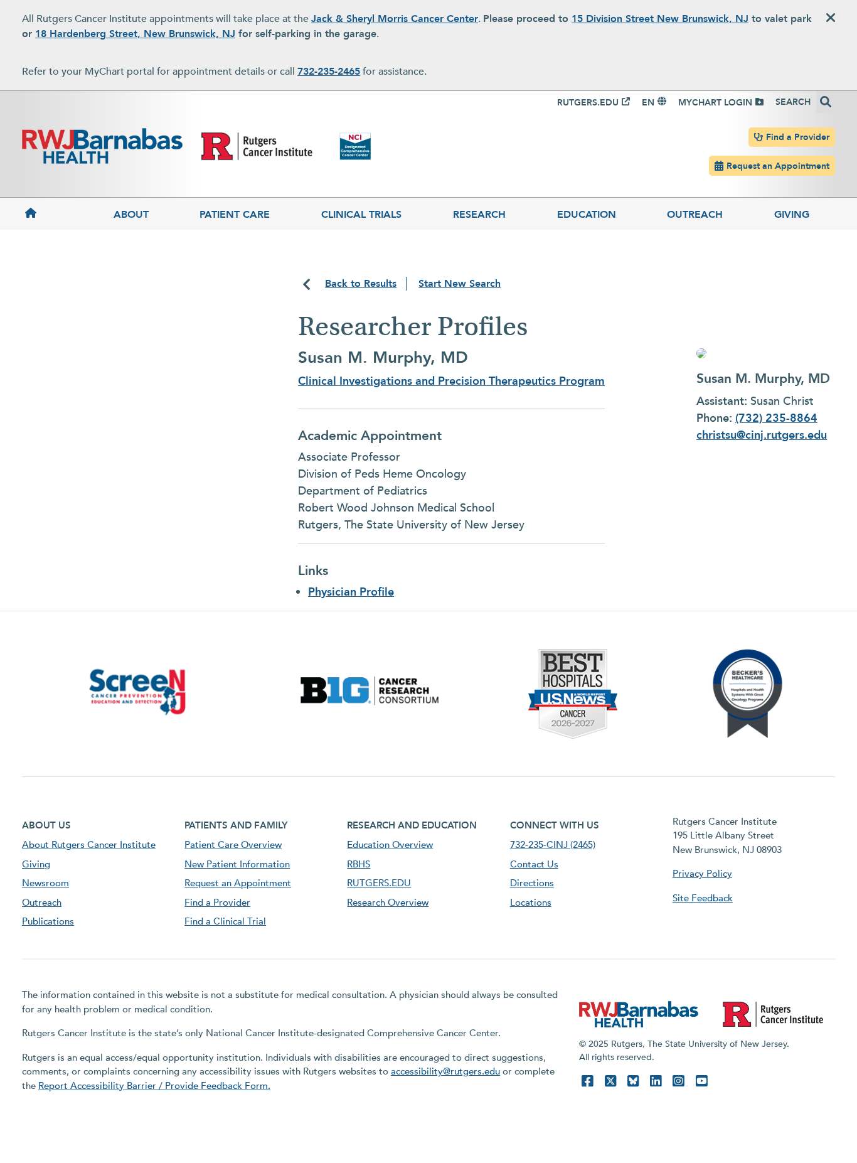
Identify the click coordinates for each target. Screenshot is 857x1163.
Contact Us (534, 864)
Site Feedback (703, 898)
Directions (532, 883)
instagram (678, 1081)
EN (648, 103)
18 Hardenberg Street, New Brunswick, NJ (135, 34)
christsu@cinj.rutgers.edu (761, 435)
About (131, 215)
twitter (610, 1081)
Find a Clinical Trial (225, 921)
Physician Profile (351, 592)
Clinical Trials (361, 215)
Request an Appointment (778, 166)
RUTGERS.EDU (588, 103)
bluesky (633, 1081)
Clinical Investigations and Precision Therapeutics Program (451, 381)
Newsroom (45, 883)
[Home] (55, 214)
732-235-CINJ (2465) (552, 845)
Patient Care (235, 215)
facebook (587, 1081)
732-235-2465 (328, 71)
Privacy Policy (702, 873)
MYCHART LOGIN (715, 103)
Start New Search (459, 284)
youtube (701, 1081)
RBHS (358, 864)
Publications (48, 921)
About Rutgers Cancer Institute (89, 845)
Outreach (695, 215)
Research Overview (387, 902)
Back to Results (361, 284)
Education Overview (390, 845)
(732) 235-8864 (776, 418)
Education (586, 215)
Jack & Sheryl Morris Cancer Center (394, 19)
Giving (791, 215)
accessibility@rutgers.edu (445, 1071)
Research (479, 215)
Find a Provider (797, 137)
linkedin (655, 1081)
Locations (530, 902)
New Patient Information (237, 864)
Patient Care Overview (233, 845)
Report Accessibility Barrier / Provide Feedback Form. (154, 1086)
